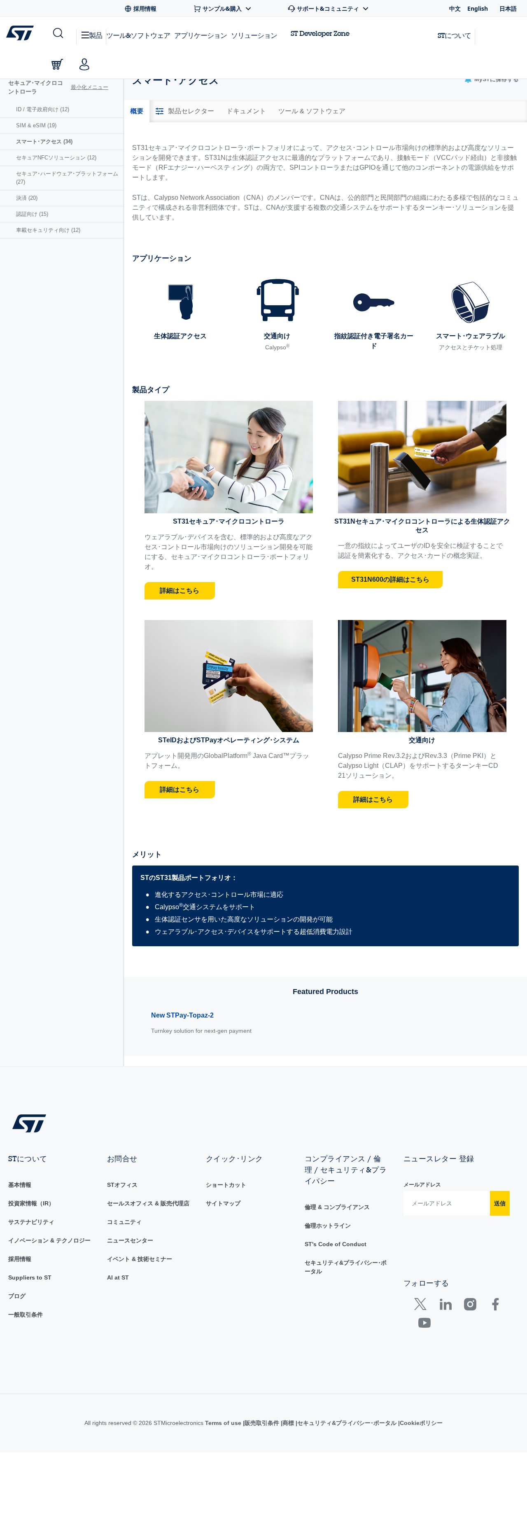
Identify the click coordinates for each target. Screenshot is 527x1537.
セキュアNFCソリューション (56, 157)
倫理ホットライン (328, 1225)
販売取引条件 (268, 1423)
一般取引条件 (25, 1314)
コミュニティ (124, 1222)
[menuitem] (62, 109)
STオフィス (122, 1184)
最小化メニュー (89, 87)
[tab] (136, 111)
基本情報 (19, 1184)
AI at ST (118, 1277)
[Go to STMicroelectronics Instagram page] (470, 1306)
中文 (455, 8)
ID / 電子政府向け (42, 109)
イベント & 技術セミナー (139, 1259)
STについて (454, 35)
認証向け (32, 214)
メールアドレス (422, 1184)
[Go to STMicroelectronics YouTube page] (424, 1324)
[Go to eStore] (57, 64)
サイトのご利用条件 (220, 1423)
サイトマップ (223, 1203)
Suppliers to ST (29, 1277)
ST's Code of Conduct (335, 1244)
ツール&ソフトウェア (138, 35)
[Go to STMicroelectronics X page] (422, 1306)
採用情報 (19, 1259)
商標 (296, 1423)
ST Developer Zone (320, 33)
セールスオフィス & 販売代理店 (148, 1203)
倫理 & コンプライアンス (337, 1207)
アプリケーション (200, 35)
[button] (57, 33)
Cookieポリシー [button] (431, 1423)
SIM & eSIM (36, 125)
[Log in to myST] (84, 64)
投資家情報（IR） (31, 1203)
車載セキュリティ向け (48, 230)
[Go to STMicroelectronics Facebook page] (495, 1306)
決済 (26, 198)
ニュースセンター (130, 1240)
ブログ (17, 1296)
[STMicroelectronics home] (21, 33)
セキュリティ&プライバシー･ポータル (356, 1423)
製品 (95, 35)
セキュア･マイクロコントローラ (35, 87)
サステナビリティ (31, 1222)
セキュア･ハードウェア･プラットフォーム (67, 178)
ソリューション (254, 35)
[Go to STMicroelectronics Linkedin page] (445, 1306)
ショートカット (226, 1184)
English (477, 8)
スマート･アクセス (44, 141)
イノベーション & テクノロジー (49, 1240)
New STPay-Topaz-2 (182, 1015)
